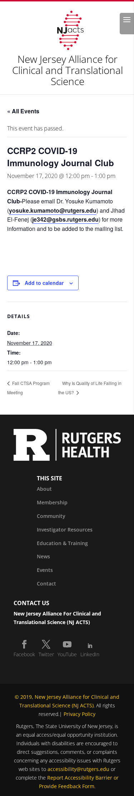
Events (45, 570)
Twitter (46, 654)
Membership (52, 502)
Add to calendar (44, 282)
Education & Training (62, 543)
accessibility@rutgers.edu (78, 769)
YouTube (67, 654)
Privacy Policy (79, 714)
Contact (46, 583)
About (44, 488)
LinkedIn (89, 654)
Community (51, 516)
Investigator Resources (65, 529)
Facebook (24, 654)
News (43, 556)
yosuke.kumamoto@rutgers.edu (52, 210)
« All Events (23, 111)
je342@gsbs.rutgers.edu (65, 219)
